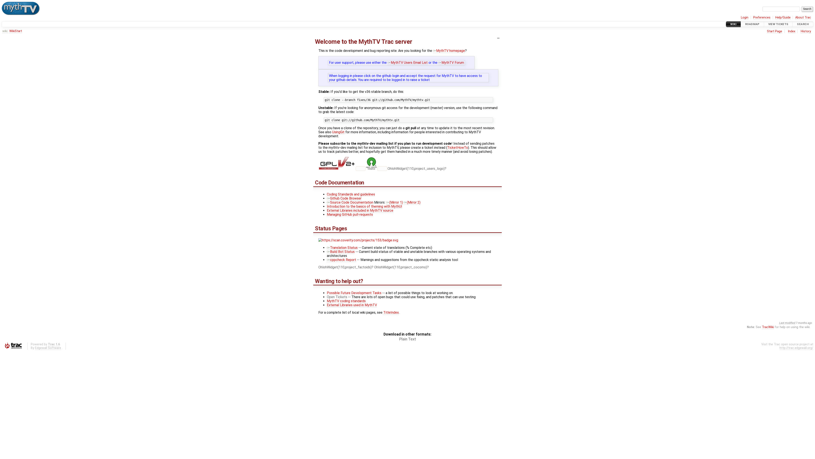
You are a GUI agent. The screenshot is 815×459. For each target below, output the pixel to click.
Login (744, 17)
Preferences (761, 17)
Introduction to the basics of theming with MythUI (364, 206)
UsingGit (338, 132)
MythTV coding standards (346, 301)
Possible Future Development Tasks (354, 293)
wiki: (5, 31)
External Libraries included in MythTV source (360, 210)
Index (791, 31)
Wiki (733, 24)
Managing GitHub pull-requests (350, 214)
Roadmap (752, 24)
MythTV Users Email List (409, 63)
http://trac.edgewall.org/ (796, 348)
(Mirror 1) (396, 202)
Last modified (787, 322)
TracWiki (768, 327)
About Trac (803, 17)
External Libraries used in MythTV (352, 305)
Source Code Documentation (351, 202)
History (806, 31)
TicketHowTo (457, 148)
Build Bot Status (342, 252)
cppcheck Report (343, 260)
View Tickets (778, 24)
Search (803, 24)
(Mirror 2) (413, 202)
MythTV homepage (450, 51)
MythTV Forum (452, 63)
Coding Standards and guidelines (351, 194)
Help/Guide (783, 17)
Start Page (774, 31)
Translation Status (344, 248)
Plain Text (407, 339)
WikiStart (15, 31)
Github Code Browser (345, 198)
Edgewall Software (48, 348)
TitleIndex (391, 312)
